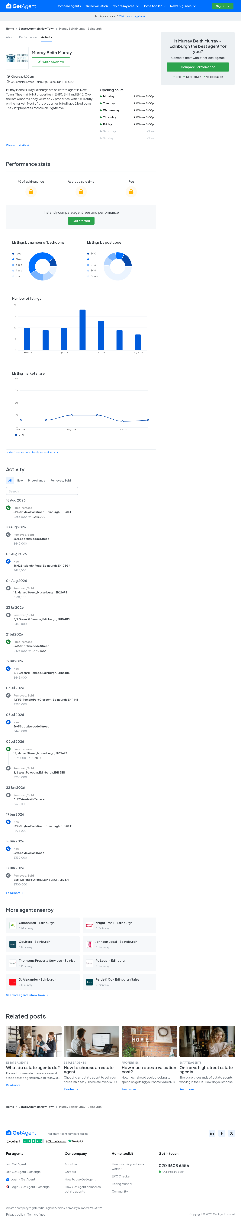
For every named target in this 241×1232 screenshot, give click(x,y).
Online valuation (96, 6)
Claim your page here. (132, 16)
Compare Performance (198, 67)
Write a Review (53, 62)
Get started (81, 221)
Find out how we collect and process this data (32, 452)
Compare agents (68, 6)
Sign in (220, 6)
